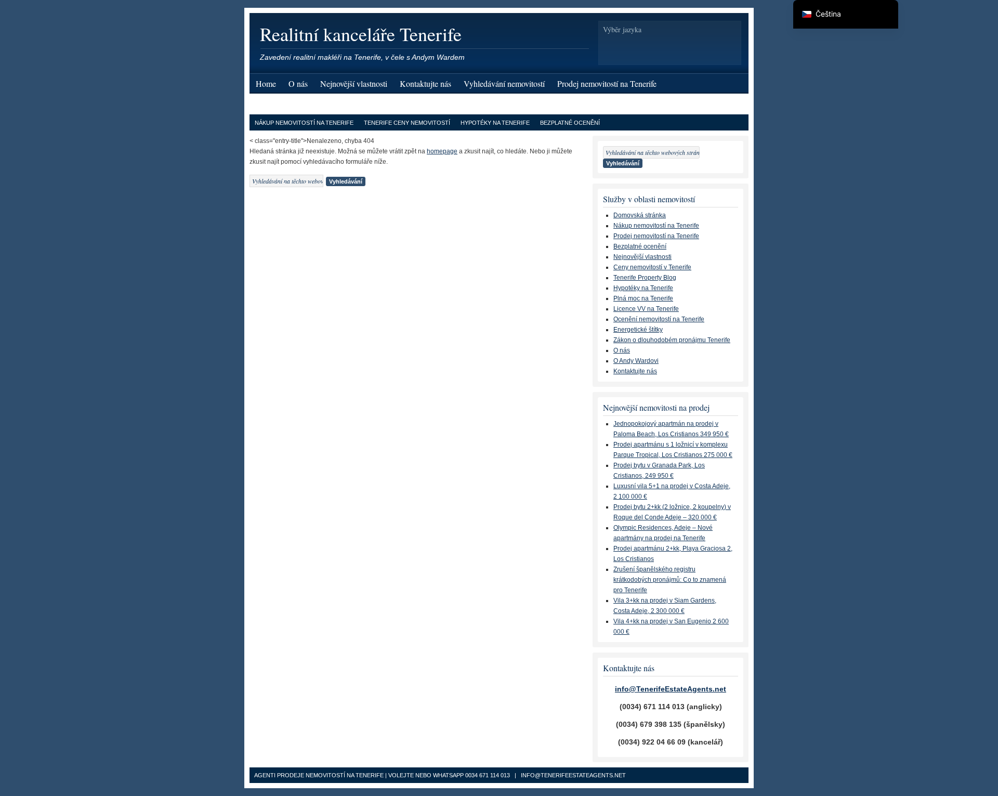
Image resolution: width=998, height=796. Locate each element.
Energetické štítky (638, 329)
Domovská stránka (639, 215)
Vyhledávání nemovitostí (504, 83)
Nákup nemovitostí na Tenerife (304, 123)
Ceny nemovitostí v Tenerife (652, 267)
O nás (298, 83)
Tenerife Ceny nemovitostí (407, 123)
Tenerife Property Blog (644, 277)
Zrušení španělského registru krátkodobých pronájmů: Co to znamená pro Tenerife (669, 580)
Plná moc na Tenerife (643, 298)
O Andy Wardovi (636, 360)
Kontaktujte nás (425, 83)
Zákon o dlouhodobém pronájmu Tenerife (671, 340)
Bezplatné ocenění (570, 123)
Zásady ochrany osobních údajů (308, 104)
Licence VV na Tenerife (646, 308)
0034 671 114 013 (487, 775)
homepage (442, 151)
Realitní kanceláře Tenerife (361, 33)
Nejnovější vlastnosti (353, 83)
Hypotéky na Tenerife (495, 123)
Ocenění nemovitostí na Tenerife (658, 319)
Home (266, 83)
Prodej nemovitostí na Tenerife (606, 83)
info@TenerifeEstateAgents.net (670, 689)
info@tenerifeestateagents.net (573, 775)
